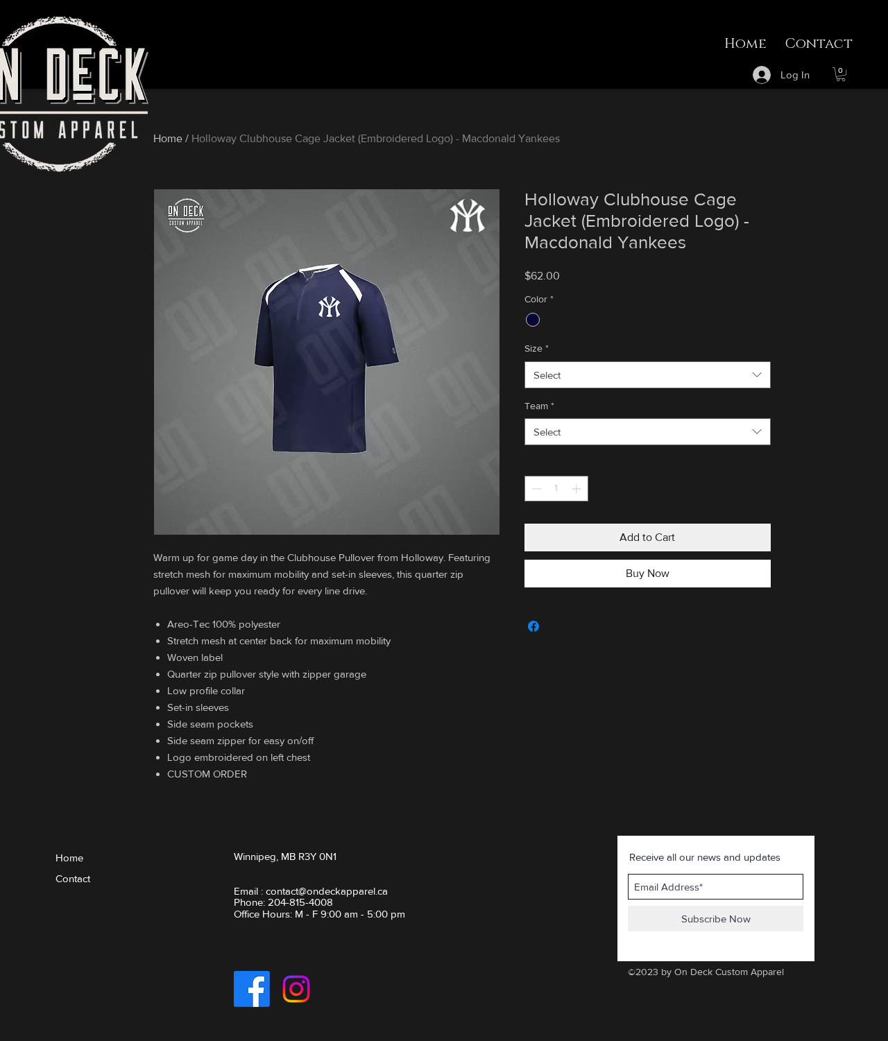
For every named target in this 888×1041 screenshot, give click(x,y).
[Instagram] (296, 989)
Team (539, 405)
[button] (840, 74)
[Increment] (577, 488)
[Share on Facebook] (533, 626)
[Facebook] (252, 989)
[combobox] (647, 374)
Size (536, 348)
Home (167, 138)
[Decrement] (535, 488)
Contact (73, 878)
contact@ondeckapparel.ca (327, 891)
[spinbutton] (556, 488)
